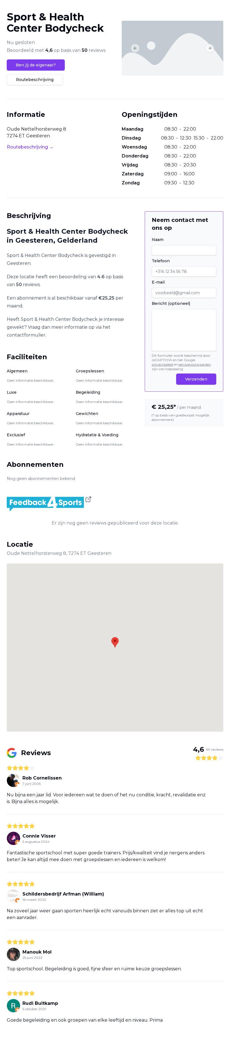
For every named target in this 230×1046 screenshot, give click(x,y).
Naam (158, 239)
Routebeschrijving (35, 79)
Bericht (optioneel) (171, 303)
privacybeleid (162, 364)
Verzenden (196, 379)
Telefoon (161, 260)
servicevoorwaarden (195, 364)
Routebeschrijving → (30, 147)
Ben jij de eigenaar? (36, 65)
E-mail (158, 282)
